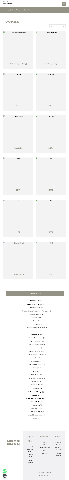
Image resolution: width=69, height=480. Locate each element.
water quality (35, 381)
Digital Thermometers (35, 344)
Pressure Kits (36, 324)
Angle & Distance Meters (35, 415)
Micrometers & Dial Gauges (35, 398)
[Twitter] (8, 444)
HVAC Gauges (36, 317)
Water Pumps (35, 388)
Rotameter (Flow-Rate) (36, 378)
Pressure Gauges (35, 308)
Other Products (34, 402)
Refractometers (36, 385)
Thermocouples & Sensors (36, 354)
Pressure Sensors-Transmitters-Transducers (35, 311)
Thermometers (35, 334)
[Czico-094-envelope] (18, 441)
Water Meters (35, 375)
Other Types (35, 368)
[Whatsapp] (11, 441)
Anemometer (36, 348)
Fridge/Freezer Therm (35, 364)
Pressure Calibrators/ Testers (36, 327)
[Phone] (5, 476)
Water (34, 371)
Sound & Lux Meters (36, 412)
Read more (18, 67)
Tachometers (36, 405)
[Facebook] (8, 441)
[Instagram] (15, 441)
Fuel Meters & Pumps (35, 392)
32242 (48, 447)
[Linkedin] (18, 444)
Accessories (35, 331)
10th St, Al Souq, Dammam (44, 445)
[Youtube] (11, 444)
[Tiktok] (15, 444)
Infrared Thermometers (36, 351)
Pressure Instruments (34, 304)
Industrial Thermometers (35, 338)
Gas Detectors (35, 408)
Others (35, 418)
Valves (35, 321)
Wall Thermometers (35, 341)
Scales (34, 395)
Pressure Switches (35, 314)
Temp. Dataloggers (35, 361)
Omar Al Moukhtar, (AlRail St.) (30, 449)
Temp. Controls (35, 358)
